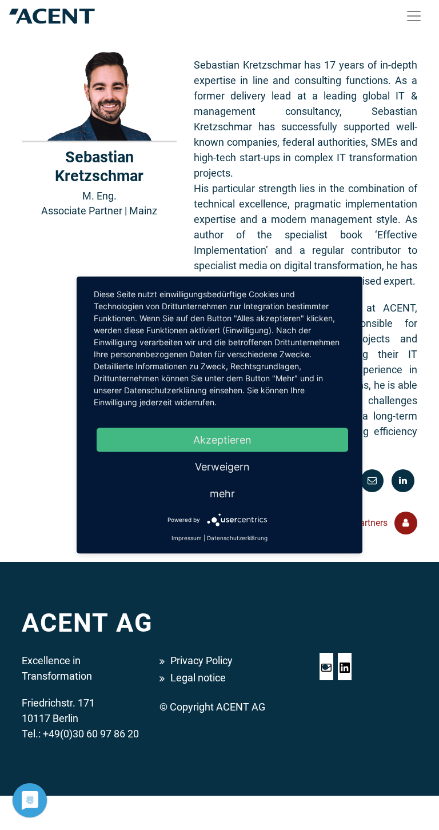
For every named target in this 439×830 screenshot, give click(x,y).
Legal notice (198, 678)
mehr (222, 494)
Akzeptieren (222, 440)
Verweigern (222, 467)
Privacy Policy (201, 661)
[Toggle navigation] (414, 16)
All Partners (365, 522)
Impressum (186, 537)
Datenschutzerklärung (237, 537)
